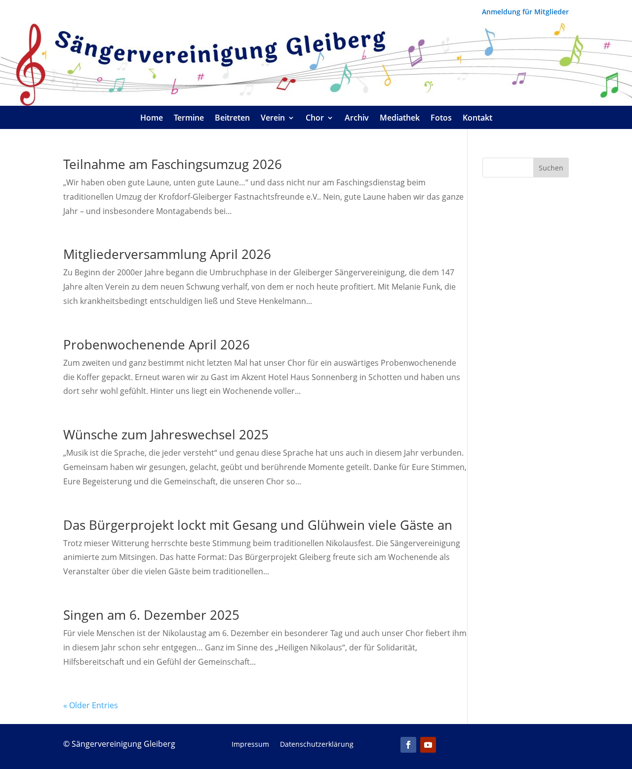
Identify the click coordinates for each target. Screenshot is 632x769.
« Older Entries (90, 705)
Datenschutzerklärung (317, 745)
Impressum (250, 745)
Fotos (441, 118)
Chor (315, 118)
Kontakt (477, 118)
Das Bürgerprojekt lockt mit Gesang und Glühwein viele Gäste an (257, 525)
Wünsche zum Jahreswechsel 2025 (166, 434)
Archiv (357, 118)
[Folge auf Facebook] (408, 745)
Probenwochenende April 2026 (156, 344)
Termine (189, 118)
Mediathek (400, 118)
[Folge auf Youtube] (428, 745)
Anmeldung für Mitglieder (525, 12)
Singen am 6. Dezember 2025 (151, 615)
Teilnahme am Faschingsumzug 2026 (172, 164)
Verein (273, 118)
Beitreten (232, 118)
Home (151, 118)
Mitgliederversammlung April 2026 (167, 254)
